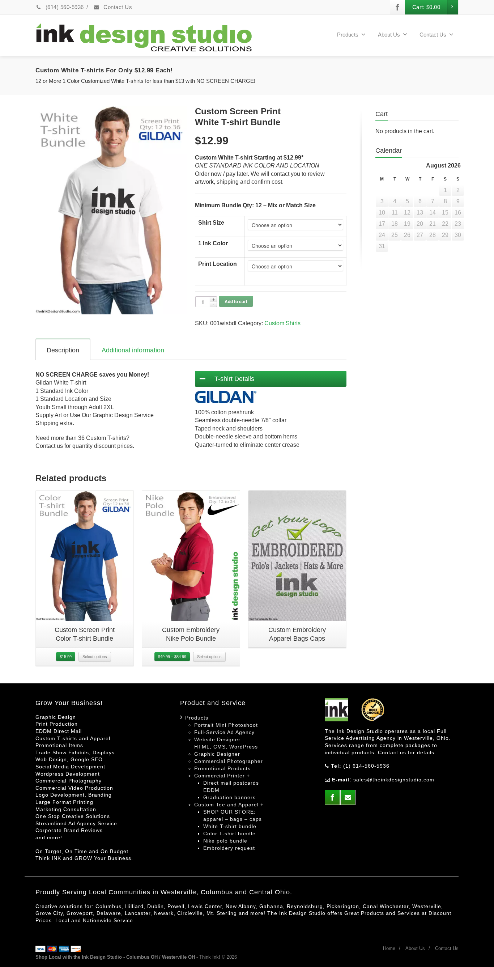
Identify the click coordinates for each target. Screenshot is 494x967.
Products (196, 718)
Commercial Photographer (228, 761)
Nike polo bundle (225, 841)
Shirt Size (211, 223)
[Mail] (348, 797)
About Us (389, 34)
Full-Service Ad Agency (224, 732)
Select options (94, 656)
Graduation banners (229, 797)
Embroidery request (229, 848)
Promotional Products (222, 768)
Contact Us (117, 7)
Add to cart (236, 301)
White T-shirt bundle (229, 826)
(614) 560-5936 (64, 7)
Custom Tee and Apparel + (229, 804)
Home (389, 948)
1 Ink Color (213, 243)
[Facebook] (397, 7)
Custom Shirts (282, 323)
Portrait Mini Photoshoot (226, 725)
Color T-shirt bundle (229, 833)
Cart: (426, 7)
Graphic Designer (217, 754)
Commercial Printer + (222, 776)
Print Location (217, 264)
